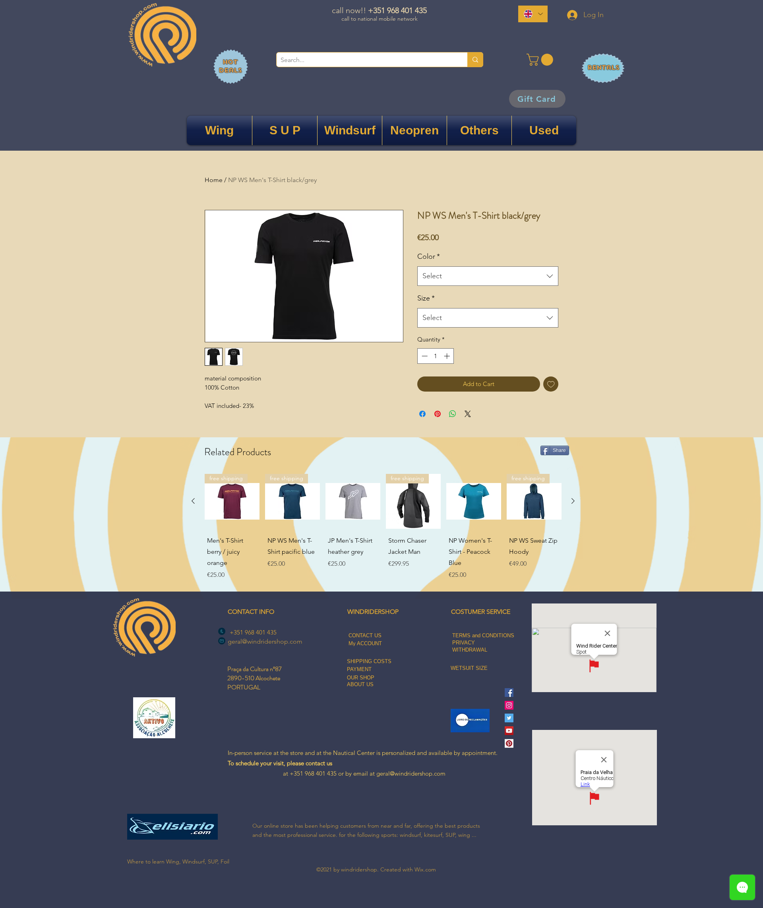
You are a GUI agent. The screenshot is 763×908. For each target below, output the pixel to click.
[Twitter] (509, 718)
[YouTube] (509, 730)
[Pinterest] (509, 743)
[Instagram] (509, 705)
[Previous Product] (193, 501)
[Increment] (447, 356)
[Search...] (475, 59)
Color (428, 256)
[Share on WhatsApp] (452, 414)
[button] (541, 60)
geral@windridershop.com (265, 641)
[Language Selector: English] (533, 14)
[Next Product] (573, 501)
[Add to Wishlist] (551, 384)
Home (214, 180)
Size (426, 298)
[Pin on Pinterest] (437, 414)
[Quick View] (352, 501)
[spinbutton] (435, 356)
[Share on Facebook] (422, 414)
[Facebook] (509, 692)
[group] (383, 527)
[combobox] (487, 276)
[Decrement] (423, 356)
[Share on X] (468, 414)
